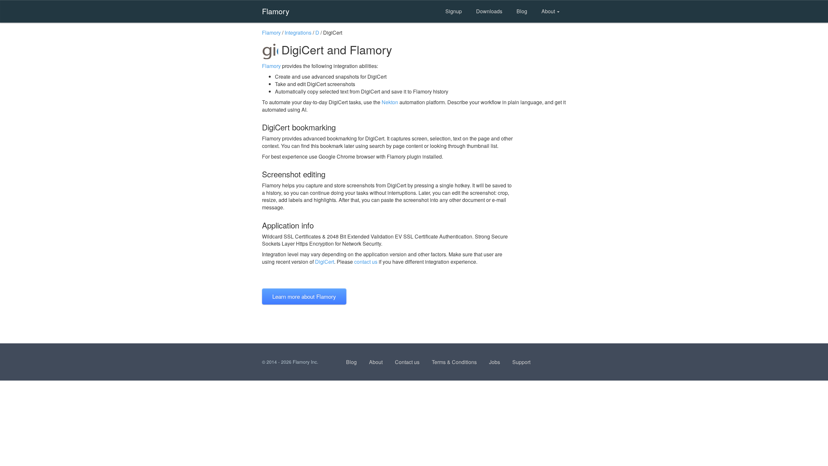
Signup (453, 11)
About (548, 11)
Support (521, 362)
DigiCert (324, 261)
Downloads (489, 11)
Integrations (298, 32)
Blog (522, 11)
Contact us (407, 362)
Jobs (494, 362)
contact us (365, 261)
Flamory (275, 11)
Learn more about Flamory (304, 296)
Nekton (390, 102)
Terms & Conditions (454, 362)
